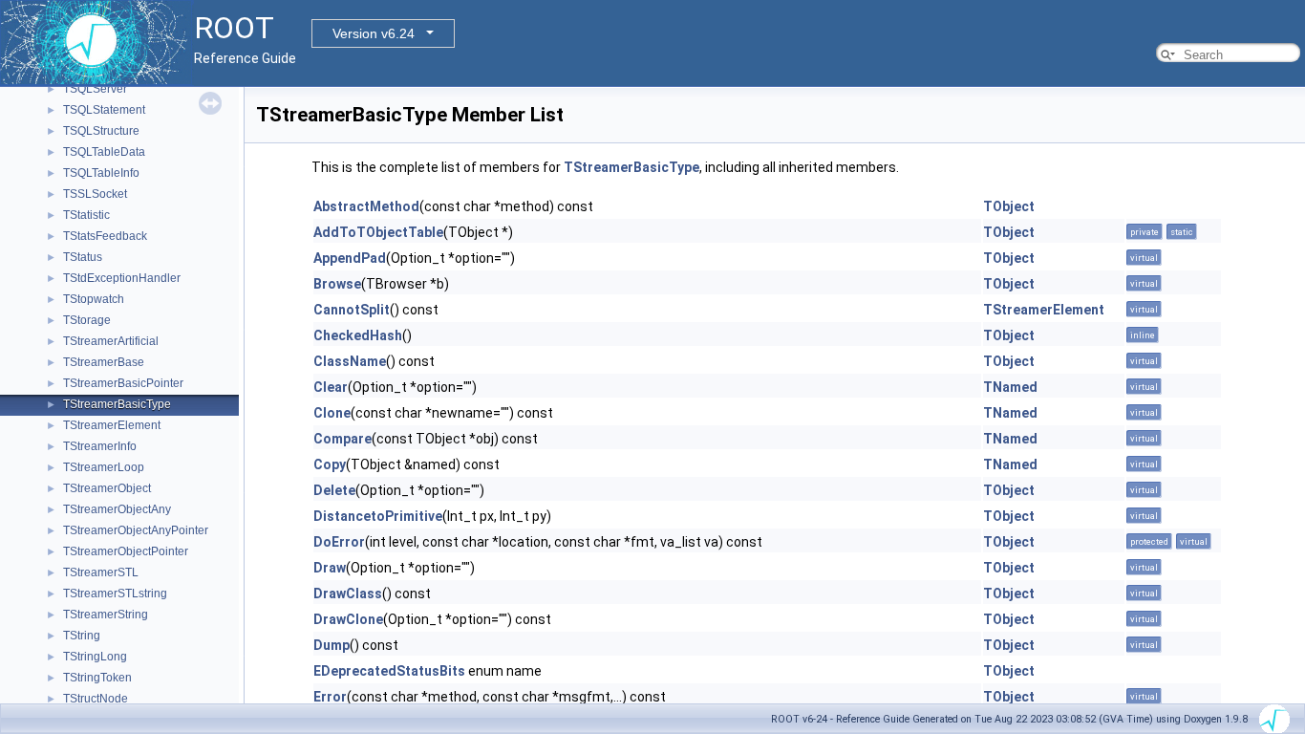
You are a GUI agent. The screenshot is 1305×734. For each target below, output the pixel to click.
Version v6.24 (373, 33)
